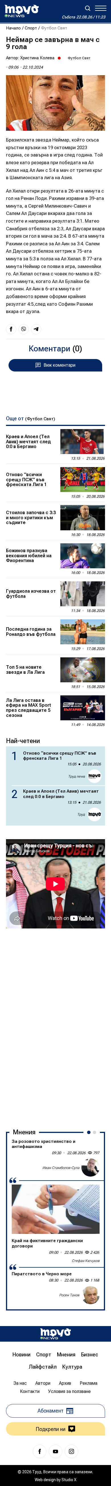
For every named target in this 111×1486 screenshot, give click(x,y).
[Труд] (55, 1333)
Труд (81, 814)
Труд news (76, 776)
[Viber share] (23, 329)
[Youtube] (55, 1451)
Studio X (68, 1479)
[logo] (22, 11)
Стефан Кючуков (86, 1261)
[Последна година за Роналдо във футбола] (82, 631)
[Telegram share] (36, 329)
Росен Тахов (69, 1295)
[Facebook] (39, 1451)
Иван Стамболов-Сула (60, 1168)
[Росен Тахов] (90, 1295)
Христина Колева (37, 57)
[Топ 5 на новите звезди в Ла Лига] (82, 669)
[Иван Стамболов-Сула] (90, 1167)
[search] (88, 8)
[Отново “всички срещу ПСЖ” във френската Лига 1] (82, 479)
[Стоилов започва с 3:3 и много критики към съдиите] (82, 517)
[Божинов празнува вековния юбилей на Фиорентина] (82, 555)
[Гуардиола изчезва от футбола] (82, 593)
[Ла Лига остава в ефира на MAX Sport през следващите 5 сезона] (82, 707)
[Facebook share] (11, 329)
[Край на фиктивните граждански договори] (56, 1209)
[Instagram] (71, 1451)
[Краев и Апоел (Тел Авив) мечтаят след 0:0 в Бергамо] (82, 441)
